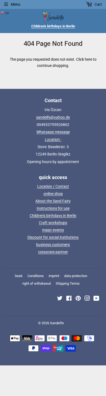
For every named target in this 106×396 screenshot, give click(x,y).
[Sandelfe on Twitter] (60, 299)
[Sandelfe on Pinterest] (78, 299)
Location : (53, 139)
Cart (98, 4)
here (88, 59)
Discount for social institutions (53, 237)
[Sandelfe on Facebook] (69, 299)
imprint (54, 276)
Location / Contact (53, 186)
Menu (15, 4)
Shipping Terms (68, 283)
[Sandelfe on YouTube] (96, 299)
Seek (19, 276)
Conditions (35, 276)
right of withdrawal (36, 283)
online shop (53, 193)
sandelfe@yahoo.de (53, 117)
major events (53, 230)
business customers (53, 244)
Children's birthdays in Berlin (53, 215)
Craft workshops (53, 222)
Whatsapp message (53, 132)
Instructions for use (53, 208)
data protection (75, 276)
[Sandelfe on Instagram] (87, 299)
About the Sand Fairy (53, 201)
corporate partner (53, 252)
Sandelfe (57, 323)
